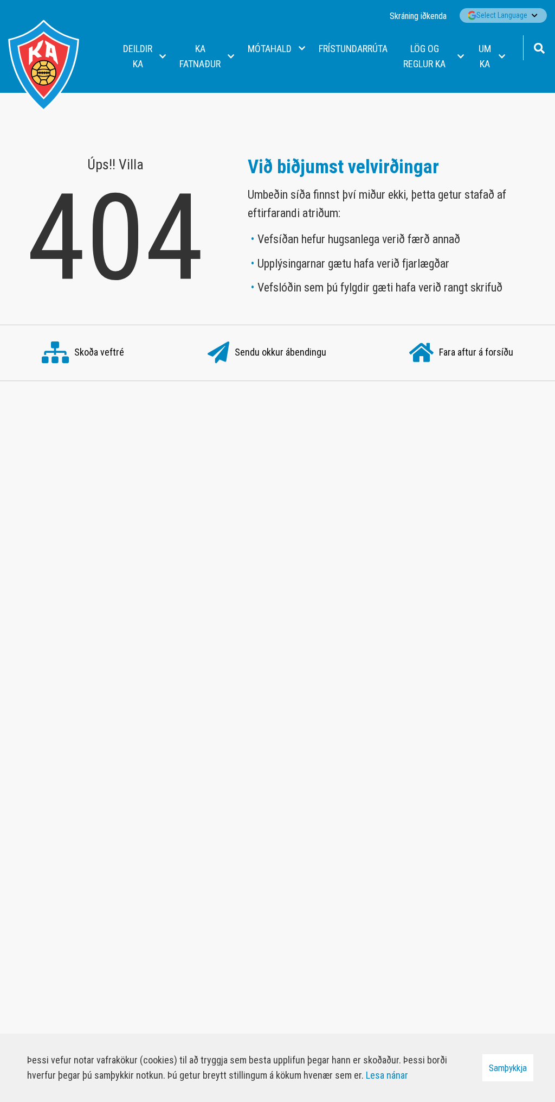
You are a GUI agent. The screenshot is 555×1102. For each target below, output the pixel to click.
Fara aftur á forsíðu (476, 352)
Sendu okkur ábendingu (280, 352)
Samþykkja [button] (508, 1067)
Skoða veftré (99, 352)
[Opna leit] (539, 47)
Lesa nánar (387, 1075)
